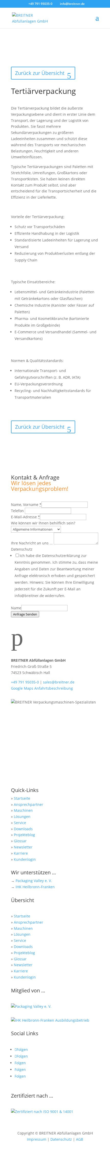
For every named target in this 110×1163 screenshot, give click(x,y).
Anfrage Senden (25, 614)
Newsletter (23, 847)
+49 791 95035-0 (25, 682)
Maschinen (23, 810)
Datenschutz (61, 1139)
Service (20, 822)
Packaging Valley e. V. (34, 880)
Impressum (36, 1139)
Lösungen (22, 816)
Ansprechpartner (28, 804)
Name (16, 607)
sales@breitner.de (58, 682)
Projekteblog (24, 834)
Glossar (20, 840)
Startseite (22, 798)
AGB (79, 1139)
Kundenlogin (25, 859)
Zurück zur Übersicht (39, 73)
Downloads (23, 828)
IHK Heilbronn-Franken (35, 886)
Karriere (21, 853)
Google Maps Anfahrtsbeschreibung (42, 688)
